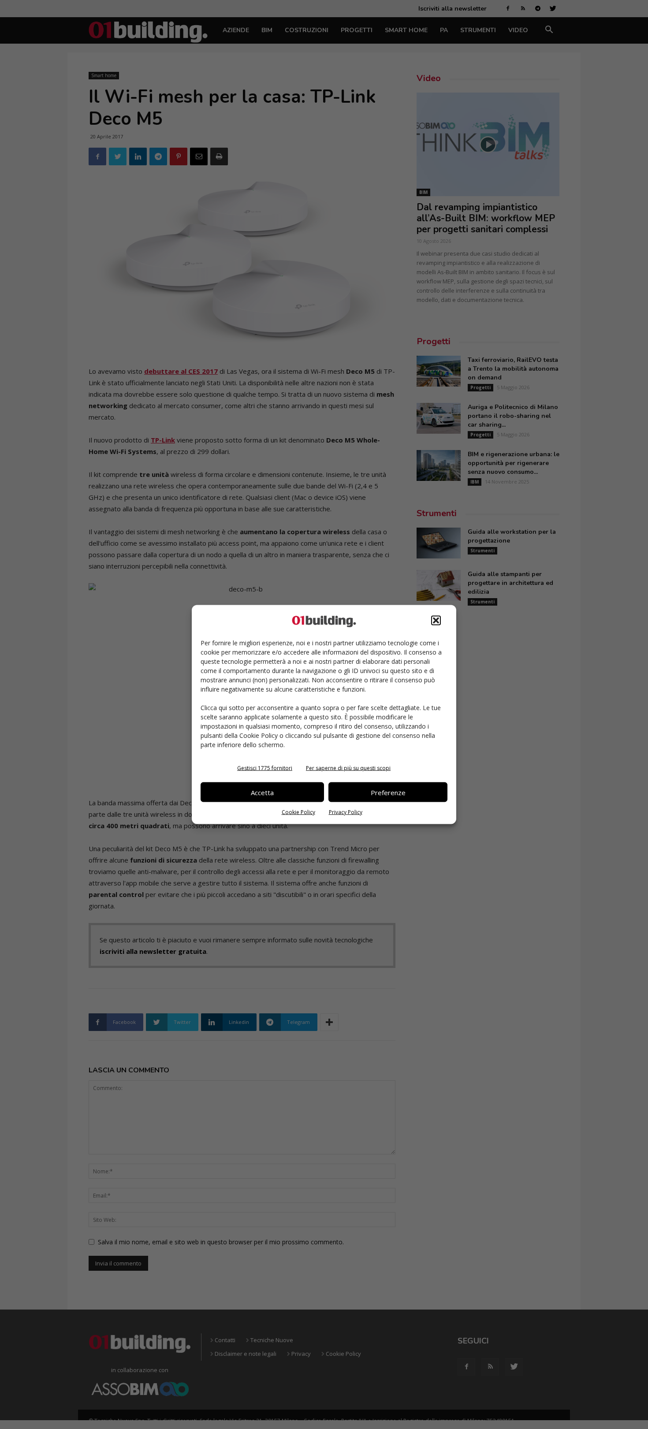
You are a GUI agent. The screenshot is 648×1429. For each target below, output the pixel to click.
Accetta (262, 792)
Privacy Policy (345, 812)
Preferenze (388, 792)
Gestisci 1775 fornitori (264, 768)
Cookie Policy (298, 812)
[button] (436, 620)
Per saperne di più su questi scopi (348, 768)
